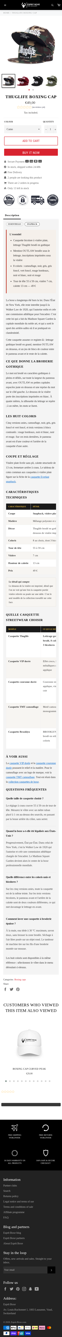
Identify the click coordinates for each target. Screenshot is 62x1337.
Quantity (48, 122)
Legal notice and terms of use (18, 1201)
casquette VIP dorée (19, 763)
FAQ (6, 1217)
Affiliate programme (13, 1212)
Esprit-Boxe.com (18, 1322)
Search (6, 1190)
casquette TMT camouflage (20, 777)
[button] (31, 107)
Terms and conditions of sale (18, 1206)
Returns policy (11, 1196)
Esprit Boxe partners (14, 1238)
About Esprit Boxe (13, 1243)
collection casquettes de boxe (23, 781)
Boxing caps (20, 979)
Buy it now (31, 153)
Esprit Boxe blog (12, 1232)
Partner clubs (10, 1185)
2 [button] (33, 90)
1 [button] (29, 90)
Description (12, 215)
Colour (8, 122)
